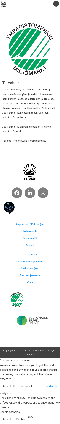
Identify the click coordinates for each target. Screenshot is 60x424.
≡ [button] (56, 3)
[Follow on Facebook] (17, 192)
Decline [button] (20, 419)
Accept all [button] (8, 386)
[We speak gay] (9, 207)
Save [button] (31, 416)
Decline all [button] (26, 386)
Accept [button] (6, 419)
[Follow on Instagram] (43, 192)
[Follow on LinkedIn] (30, 192)
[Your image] (30, 171)
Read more (51, 386)
